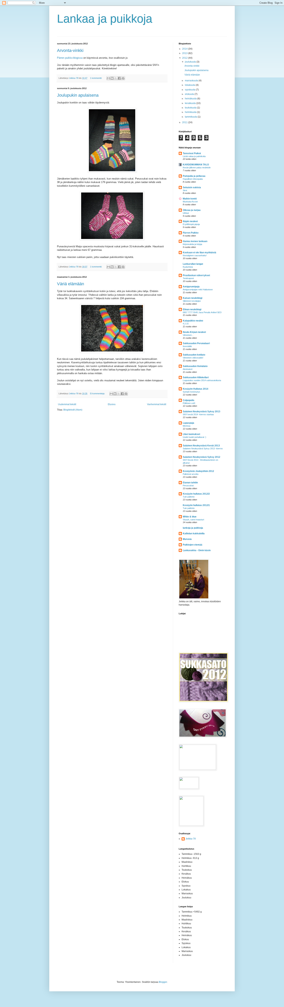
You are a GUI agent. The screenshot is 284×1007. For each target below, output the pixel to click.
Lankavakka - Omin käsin (197, 550)
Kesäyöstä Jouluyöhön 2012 (198, 471)
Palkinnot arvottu (190, 474)
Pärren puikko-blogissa (69, 57)
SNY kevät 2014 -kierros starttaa (198, 414)
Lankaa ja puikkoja (104, 18)
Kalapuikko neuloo (193, 320)
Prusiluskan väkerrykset (196, 275)
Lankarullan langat (193, 264)
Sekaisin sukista (192, 187)
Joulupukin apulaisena (78, 95)
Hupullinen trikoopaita (193, 179)
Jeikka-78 (74, 78)
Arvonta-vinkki (70, 50)
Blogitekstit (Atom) (72, 409)
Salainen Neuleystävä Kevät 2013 (201, 445)
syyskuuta (190, 89)
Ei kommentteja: (97, 393)
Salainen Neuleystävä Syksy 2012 (201, 457)
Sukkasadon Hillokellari (196, 377)
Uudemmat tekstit (67, 404)
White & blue (189, 516)
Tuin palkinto (189, 497)
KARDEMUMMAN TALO (196, 164)
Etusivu (112, 404)
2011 (185, 122)
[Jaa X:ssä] (116, 78)
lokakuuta (190, 85)
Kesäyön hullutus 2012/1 (196, 505)
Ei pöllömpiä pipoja (191, 224)
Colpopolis (188, 400)
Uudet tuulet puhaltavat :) (194, 437)
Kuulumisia (188, 267)
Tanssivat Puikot (192, 153)
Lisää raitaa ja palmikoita (194, 156)
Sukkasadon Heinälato (195, 366)
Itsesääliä (187, 346)
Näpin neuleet (190, 221)
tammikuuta (191, 116)
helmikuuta (191, 112)
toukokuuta (191, 107)
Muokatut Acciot (190, 201)
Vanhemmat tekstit (156, 404)
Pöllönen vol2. (189, 403)
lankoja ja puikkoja (193, 528)
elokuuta (190, 94)
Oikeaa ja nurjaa (192, 210)
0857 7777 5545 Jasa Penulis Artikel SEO (202, 312)
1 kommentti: (96, 78)
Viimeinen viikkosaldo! (193, 358)
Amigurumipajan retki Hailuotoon (198, 289)
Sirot (185, 190)
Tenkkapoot (188, 278)
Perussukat (188, 485)
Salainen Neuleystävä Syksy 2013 (201, 411)
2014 (185, 48)
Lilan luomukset (191, 434)
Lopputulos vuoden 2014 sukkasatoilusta (202, 380)
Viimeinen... (188, 335)
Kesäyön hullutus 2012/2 (196, 493)
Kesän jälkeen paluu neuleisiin (197, 167)
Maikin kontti (190, 198)
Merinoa (186, 426)
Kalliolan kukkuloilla (194, 533)
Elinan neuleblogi (192, 309)
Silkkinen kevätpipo (192, 301)
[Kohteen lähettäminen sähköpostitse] (108, 78)
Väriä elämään (70, 283)
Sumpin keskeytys (191, 392)
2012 (185, 58)
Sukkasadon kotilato (194, 354)
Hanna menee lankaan (195, 241)
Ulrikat (186, 213)
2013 (185, 53)
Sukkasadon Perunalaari (196, 343)
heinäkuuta (191, 98)
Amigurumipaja (191, 286)
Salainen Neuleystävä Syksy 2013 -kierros (203, 448)
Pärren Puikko (190, 232)
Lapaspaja (188, 423)
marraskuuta (192, 80)
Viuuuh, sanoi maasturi (193, 519)
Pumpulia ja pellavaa (194, 176)
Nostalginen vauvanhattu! (195, 255)
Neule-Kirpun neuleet (194, 332)
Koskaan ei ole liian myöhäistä (199, 252)
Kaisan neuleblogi (192, 298)
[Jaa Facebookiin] (119, 78)
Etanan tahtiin (190, 482)
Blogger (163, 982)
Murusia (187, 539)
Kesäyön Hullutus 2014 (195, 389)
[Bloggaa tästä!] (112, 78)
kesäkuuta (190, 103)
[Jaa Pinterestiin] (123, 78)
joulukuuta (190, 61)
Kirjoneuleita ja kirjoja (192, 244)
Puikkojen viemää (192, 544)
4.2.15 (186, 323)
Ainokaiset (187, 369)
